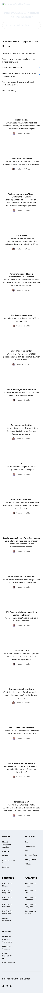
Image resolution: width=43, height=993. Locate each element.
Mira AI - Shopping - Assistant (6, 844)
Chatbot (5, 856)
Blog (26, 842)
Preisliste (5, 867)
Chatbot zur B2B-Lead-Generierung (7, 939)
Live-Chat (5, 851)
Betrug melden (30, 859)
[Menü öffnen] (39, 4)
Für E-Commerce (8, 963)
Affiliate (28, 864)
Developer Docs (31, 855)
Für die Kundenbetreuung (8, 955)
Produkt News (30, 846)
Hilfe (26, 850)
